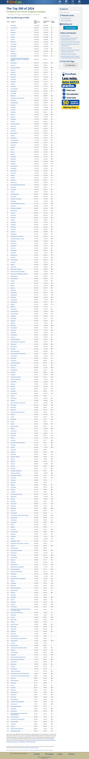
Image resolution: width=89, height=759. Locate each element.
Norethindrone (14, 302)
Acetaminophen (14, 278)
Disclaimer (39, 756)
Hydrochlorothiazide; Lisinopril (18, 203)
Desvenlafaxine (14, 370)
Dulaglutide (13, 201)
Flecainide (13, 501)
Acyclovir (13, 463)
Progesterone (14, 309)
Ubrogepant (13, 595)
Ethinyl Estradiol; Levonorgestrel (18, 402)
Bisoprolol (13, 559)
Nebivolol (13, 461)
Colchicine (13, 510)
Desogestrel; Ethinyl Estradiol (17, 659)
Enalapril (13, 484)
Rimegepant (13, 435)
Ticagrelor (13, 604)
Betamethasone (14, 692)
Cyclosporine (14, 430)
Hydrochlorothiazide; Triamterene (18, 353)
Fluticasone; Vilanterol (16, 377)
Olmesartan (13, 241)
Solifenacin (13, 562)
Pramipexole (13, 597)
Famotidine (13, 112)
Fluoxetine (13, 70)
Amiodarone (13, 654)
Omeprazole (13, 46)
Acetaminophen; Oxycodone (17, 236)
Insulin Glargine (14, 88)
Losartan (13, 39)
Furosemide (13, 93)
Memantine (13, 409)
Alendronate (13, 227)
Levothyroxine (14, 27)
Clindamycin (13, 358)
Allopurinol (13, 128)
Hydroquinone (14, 668)
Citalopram (13, 161)
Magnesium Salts (14, 426)
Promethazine (14, 520)
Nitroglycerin (13, 496)
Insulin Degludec (14, 311)
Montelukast (13, 74)
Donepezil (13, 367)
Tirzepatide (13, 100)
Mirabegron (13, 585)
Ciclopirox (13, 650)
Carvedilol (13, 109)
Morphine (13, 466)
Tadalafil (12, 304)
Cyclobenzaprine (14, 140)
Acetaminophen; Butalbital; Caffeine (19, 647)
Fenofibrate (13, 252)
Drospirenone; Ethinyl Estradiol (18, 442)
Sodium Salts (14, 619)
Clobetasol (13, 374)
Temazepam (13, 449)
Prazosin (13, 395)
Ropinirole (13, 372)
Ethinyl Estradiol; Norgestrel (17, 728)
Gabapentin (13, 48)
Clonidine (13, 220)
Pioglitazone (13, 332)
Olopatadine (13, 708)
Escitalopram (13, 53)
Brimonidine (13, 454)
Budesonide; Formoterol (16, 269)
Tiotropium (13, 445)
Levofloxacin (13, 576)
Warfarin (12, 264)
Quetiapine (13, 217)
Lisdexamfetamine (15, 194)
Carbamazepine (14, 564)
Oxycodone (13, 145)
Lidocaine (13, 666)
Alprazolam (13, 159)
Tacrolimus (13, 480)
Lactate (12, 685)
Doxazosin (13, 468)
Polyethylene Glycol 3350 (16, 494)
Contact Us (49, 756)
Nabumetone (13, 664)
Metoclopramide (14, 531)
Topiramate (13, 229)
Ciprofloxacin (14, 398)
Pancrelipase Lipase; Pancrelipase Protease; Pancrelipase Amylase (20, 609)
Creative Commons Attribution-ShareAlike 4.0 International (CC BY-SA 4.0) (41, 750)
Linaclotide (13, 529)
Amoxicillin (13, 77)
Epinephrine (13, 573)
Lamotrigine (13, 156)
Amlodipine (13, 32)
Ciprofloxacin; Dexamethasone (17, 719)
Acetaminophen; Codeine (16, 550)
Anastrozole (13, 487)
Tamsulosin (13, 81)
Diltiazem (13, 280)
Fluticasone (13, 79)
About (72, 754)
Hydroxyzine (13, 126)
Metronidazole (14, 393)
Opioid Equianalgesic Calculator (68, 54)
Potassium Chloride (15, 123)
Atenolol (12, 191)
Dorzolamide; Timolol (15, 541)
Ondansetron (14, 137)
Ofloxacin (13, 384)
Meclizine (13, 428)
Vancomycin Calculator (66, 48)
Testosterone (14, 243)
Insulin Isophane (14, 636)
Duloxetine (13, 105)
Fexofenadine (14, 606)
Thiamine (13, 726)
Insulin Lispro (14, 182)
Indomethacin (14, 711)
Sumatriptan (13, 290)
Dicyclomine (13, 522)
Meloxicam (13, 95)
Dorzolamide (13, 555)
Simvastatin (13, 86)
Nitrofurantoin (14, 346)
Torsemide (13, 491)
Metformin (13, 30)
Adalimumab (13, 318)
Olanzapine (13, 391)
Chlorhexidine (14, 661)
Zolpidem (13, 154)
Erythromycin (14, 552)
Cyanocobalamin (14, 313)
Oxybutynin (13, 330)
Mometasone (13, 694)
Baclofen (13, 285)
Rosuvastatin (14, 44)
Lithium (12, 416)
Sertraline (13, 51)
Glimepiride (13, 325)
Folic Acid (13, 248)
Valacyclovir (13, 266)
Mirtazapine (13, 297)
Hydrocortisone (14, 557)
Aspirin (12, 149)
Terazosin (13, 545)
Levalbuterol (13, 682)
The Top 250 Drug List (66, 20)
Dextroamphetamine (15, 569)
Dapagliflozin (14, 234)
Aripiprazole (13, 222)
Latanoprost (13, 189)
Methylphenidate (14, 102)
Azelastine (13, 320)
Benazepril (13, 452)
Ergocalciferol (14, 133)
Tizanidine (13, 231)
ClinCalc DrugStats (27, 14)
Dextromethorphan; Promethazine (18, 578)
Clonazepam (13, 168)
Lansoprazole (14, 513)
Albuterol (13, 37)
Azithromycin (14, 170)
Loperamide (13, 583)
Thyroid (12, 283)
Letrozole (13, 643)
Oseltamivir (13, 536)
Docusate (13, 447)
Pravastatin (13, 173)
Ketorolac (13, 498)
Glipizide (13, 152)
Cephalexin (13, 224)
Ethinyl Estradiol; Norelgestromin (18, 657)
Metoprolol (13, 41)
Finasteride (13, 215)
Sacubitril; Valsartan (15, 456)
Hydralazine (13, 316)
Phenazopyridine (14, 721)
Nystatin (12, 538)
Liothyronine (13, 503)
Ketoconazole (14, 334)
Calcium (12, 524)
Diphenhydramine (15, 680)
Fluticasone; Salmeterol (16, 208)
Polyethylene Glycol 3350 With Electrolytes (20, 675)
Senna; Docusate (14, 624)
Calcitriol (13, 599)
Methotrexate (14, 365)
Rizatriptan (13, 534)
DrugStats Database (65, 36)
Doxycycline (13, 196)
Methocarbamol (14, 276)
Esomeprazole (14, 295)
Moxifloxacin (13, 626)
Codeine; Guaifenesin (15, 671)
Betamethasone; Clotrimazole (17, 566)
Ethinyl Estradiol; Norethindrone (18, 184)
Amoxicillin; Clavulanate (16, 198)
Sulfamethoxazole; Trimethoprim (18, 341)
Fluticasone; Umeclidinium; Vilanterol (19, 273)
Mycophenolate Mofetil (16, 706)
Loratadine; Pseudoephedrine (17, 701)
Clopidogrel (13, 130)
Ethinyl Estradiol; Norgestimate (18, 271)
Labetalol (13, 617)
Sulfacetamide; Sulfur (15, 731)
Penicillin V (13, 678)
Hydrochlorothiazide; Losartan (17, 238)
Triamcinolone (14, 255)
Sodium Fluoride (14, 645)
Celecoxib (13, 212)
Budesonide (13, 477)
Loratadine (13, 262)
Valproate (13, 459)
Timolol (12, 421)
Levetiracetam (14, 299)
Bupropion (13, 65)
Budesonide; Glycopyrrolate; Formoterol (20, 543)
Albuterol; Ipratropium (16, 379)
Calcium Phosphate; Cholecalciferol (19, 638)
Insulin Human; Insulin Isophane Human (20, 515)
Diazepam (13, 414)
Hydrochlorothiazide (15, 67)
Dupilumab (13, 482)
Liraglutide (13, 687)
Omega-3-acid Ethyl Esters (16, 571)
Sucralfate (13, 592)
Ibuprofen (13, 114)
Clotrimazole (13, 629)
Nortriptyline (13, 419)
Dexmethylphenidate (15, 363)
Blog (60, 754)
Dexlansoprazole (14, 548)
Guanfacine (13, 690)
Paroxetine (13, 257)
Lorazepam (13, 205)
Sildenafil (13, 400)
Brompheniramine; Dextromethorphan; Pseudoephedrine (19, 714)
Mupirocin (13, 386)
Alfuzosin (13, 622)
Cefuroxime (13, 723)
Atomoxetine (13, 360)
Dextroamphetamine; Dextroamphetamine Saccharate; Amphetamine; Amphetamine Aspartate (20, 59)
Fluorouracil (13, 697)
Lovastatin (13, 440)
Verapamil (13, 388)
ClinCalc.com (13, 14)
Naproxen (13, 288)
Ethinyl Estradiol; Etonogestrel (17, 412)
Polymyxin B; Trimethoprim (17, 612)
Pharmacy (19, 14)
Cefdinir (12, 423)
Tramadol (13, 121)
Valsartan (13, 175)
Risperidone (13, 508)
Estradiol (13, 147)
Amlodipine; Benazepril (16, 470)
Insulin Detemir (14, 640)
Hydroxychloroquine (15, 339)
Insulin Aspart (14, 210)
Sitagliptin (13, 323)
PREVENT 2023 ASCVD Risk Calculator (70, 42)
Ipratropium (13, 602)
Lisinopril (13, 34)
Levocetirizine (14, 355)
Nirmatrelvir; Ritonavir (15, 473)
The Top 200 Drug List (66, 18)
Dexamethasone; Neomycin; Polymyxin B (20, 673)
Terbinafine (13, 631)
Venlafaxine (13, 119)
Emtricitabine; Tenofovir (16, 475)
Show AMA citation (70, 65)
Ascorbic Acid (14, 704)
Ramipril (12, 581)
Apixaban (13, 84)
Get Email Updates (71, 28)
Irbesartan (13, 337)
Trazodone (13, 72)
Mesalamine (13, 407)
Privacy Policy (44, 756)
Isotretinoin (13, 633)
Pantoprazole (14, 62)
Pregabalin (13, 163)
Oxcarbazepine (14, 517)
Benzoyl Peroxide (14, 716)
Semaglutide (13, 55)
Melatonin (13, 489)
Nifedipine (13, 306)
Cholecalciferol (14, 166)
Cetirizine (13, 135)
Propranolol (13, 187)
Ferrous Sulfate (14, 259)
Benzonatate (13, 344)
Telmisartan (13, 505)
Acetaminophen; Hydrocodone (17, 98)
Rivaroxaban (13, 250)
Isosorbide (13, 348)
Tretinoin (13, 438)
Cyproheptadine (14, 652)
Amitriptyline (13, 245)
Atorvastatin (13, 25)
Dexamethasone (14, 590)
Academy (50, 754)
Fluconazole (13, 433)
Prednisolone (14, 292)
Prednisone (13, 107)
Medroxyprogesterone (16, 588)
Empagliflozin (14, 91)
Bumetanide (13, 614)
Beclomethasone (14, 699)
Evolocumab (13, 405)
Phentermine (13, 381)
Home (38, 754)
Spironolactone (14, 142)
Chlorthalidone (14, 327)
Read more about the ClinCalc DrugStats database (30, 747)
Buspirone (13, 116)
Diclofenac (13, 180)
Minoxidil (13, 527)
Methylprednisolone (15, 351)
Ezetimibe (13, 177)
